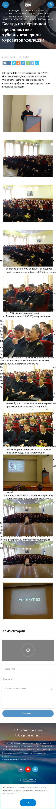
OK (28, 802)
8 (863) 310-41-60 (31, 731)
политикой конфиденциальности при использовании (25, 790)
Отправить (28, 713)
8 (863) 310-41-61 (30, 736)
